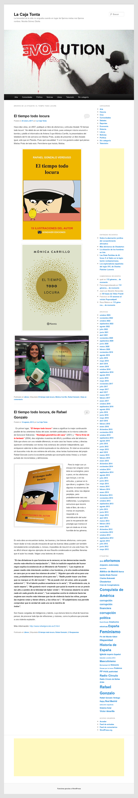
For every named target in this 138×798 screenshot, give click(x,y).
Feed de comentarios (108, 727)
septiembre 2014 (106, 472)
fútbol (114, 636)
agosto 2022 (105, 326)
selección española (106, 705)
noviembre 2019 (106, 352)
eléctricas (104, 626)
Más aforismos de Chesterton (112, 246)
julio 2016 (104, 412)
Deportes (103, 123)
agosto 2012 (105, 540)
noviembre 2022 (106, 318)
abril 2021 (104, 335)
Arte (16, 97)
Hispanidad (106, 640)
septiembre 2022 (106, 323)
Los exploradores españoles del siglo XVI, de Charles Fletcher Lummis (111, 266)
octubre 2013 (105, 500)
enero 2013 (104, 526)
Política (39, 97)
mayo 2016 (104, 418)
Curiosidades (27, 97)
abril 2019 (104, 363)
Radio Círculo (109, 675)
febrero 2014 (105, 489)
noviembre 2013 (106, 498)
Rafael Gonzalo (73, 397)
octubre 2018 (105, 369)
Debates (103, 120)
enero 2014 (104, 492)
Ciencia (103, 112)
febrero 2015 (105, 458)
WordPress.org (106, 730)
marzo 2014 (104, 486)
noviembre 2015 (106, 432)
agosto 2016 (105, 409)
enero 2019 (104, 366)
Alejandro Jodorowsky (109, 565)
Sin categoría (83, 97)
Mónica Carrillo (61, 397)
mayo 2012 (104, 549)
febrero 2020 (105, 349)
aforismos (112, 560)
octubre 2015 (105, 435)
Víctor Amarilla (107, 711)
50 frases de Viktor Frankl (112, 293)
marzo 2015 (104, 455)
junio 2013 (104, 512)
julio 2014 (104, 478)
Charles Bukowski (107, 578)
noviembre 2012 (106, 532)
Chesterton (105, 581)
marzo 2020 (104, 346)
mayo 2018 (104, 380)
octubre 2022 (105, 320)
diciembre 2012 (106, 529)
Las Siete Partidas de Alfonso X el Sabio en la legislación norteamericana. (111, 258)
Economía (104, 126)
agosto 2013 (105, 506)
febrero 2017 (105, 397)
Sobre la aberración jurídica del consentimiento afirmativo (111, 241)
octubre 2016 (105, 403)
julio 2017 (104, 386)
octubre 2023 (105, 315)
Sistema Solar (105, 708)
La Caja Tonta (27, 14)
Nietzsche (115, 665)
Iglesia (103, 654)
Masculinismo (108, 661)
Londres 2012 (110, 658)
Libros (59, 97)
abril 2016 (104, 420)
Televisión (70, 97)
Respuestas (73, 632)
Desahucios (114, 622)
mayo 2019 (104, 360)
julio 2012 (104, 543)
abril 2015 (104, 452)
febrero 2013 (105, 523)
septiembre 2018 (106, 372)
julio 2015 (104, 443)
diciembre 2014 (106, 463)
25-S (101, 561)
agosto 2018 (105, 375)
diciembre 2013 (106, 495)
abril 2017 (104, 392)
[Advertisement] (112, 188)
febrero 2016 (105, 423)
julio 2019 (104, 358)
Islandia (102, 658)
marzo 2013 (104, 520)
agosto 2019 (105, 355)
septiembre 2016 (106, 406)
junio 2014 (104, 480)
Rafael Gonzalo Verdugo (110, 697)
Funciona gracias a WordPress (69, 788)
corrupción (106, 600)
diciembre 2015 (106, 429)
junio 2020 (104, 343)
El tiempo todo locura (31, 115)
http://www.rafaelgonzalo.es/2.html (45, 625)
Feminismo (110, 631)
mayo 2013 (104, 515)
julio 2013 (104, 509)
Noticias (50, 97)
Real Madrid (111, 701)
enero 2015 (104, 460)
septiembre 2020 (106, 340)
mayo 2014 (104, 483)
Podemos (118, 668)
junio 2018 (104, 378)
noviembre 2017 (106, 383)
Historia (103, 129)
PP (101, 671)
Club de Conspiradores (109, 585)
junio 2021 (104, 332)
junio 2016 (104, 415)
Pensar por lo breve (106, 668)
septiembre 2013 (106, 503)
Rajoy (102, 701)
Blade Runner (111, 575)
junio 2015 (104, 446)
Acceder (103, 721)
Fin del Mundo (106, 636)
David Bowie (104, 622)
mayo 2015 (104, 449)
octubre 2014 (105, 469)
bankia (102, 575)
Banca (121, 571)
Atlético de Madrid (109, 571)
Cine (102, 114)
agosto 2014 (105, 475)
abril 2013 (104, 518)
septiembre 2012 (106, 538)
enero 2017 (104, 400)
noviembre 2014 (106, 466)
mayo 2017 (104, 389)
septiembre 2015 (106, 438)
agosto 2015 (105, 440)
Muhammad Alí (105, 665)
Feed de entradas (107, 724)
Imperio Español (114, 654)
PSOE (105, 671)
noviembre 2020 (106, 338)
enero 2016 (104, 426)
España (113, 626)
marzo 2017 (104, 395)
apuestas (103, 568)
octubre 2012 (105, 535)
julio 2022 (104, 329)
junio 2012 (104, 546)
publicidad (113, 671)
